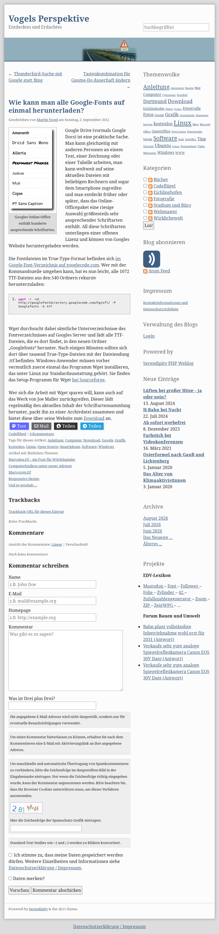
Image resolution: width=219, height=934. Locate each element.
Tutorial (148, 146)
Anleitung (56, 440)
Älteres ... (152, 544)
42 (182, 592)
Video (201, 146)
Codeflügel (17, 433)
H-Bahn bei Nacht (162, 410)
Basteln (189, 88)
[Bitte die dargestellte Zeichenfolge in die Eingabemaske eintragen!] (26, 808)
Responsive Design (24, 478)
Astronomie (177, 88)
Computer (73, 440)
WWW (180, 153)
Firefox (178, 108)
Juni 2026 (152, 531)
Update (175, 146)
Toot (21, 426)
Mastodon (153, 586)
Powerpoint (194, 131)
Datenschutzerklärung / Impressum (45, 868)
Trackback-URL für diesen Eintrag (36, 511)
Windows (106, 446)
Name (15, 577)
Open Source (47, 446)
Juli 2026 (152, 524)
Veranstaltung (189, 146)
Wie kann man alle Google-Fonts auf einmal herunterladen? (66, 106)
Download (94, 418)
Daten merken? (29, 878)
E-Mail (15, 594)
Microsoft (205, 124)
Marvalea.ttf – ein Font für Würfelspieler (42, 459)
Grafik (120, 440)
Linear (57, 544)
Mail (44, 426)
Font (172, 586)
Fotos (148, 115)
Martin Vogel (47, 119)
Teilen (68, 426)
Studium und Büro (172, 205)
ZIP (147, 605)
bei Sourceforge (88, 380)
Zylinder (166, 592)
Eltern (169, 109)
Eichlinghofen (154, 108)
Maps (196, 124)
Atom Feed (159, 271)
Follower (190, 586)
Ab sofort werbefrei (164, 422)
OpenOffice (161, 131)
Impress (147, 124)
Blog (198, 88)
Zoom (201, 599)
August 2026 (155, 518)
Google (107, 440)
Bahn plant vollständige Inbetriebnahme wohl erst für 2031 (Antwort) (174, 633)
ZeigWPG (164, 605)
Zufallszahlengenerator (167, 599)
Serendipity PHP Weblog (168, 363)
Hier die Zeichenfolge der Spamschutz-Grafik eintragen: (55, 820)
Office (147, 131)
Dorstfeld (182, 95)
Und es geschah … (23, 485)
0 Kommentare (42, 433)
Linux (31, 446)
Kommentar (21, 627)
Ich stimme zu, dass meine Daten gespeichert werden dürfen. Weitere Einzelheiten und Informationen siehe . (66, 861)
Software (89, 446)
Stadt (181, 139)
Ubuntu (163, 145)
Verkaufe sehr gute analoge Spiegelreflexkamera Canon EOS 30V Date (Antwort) (176, 652)
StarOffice (190, 139)
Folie (148, 592)
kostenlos (17, 446)
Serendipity (38, 908)
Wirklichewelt (168, 218)
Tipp (201, 139)
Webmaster (149, 153)
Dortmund (155, 101)
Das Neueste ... (158, 537)
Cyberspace (169, 95)
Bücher (161, 179)
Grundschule (187, 115)
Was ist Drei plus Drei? (32, 698)
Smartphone (70, 446)
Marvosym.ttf (20, 472)
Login (149, 336)
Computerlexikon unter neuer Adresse (40, 465)
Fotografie (192, 108)
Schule (147, 139)
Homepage (20, 610)
